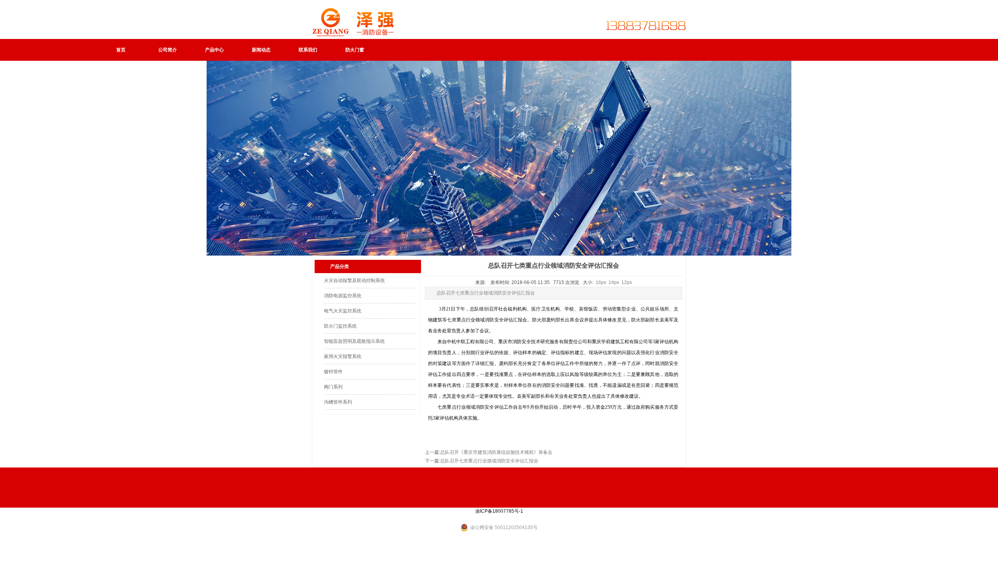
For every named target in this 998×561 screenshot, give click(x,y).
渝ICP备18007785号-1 (499, 511)
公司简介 (167, 50)
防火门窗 (354, 50)
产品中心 (214, 50)
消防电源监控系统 (342, 295)
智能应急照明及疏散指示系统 (354, 341)
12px (626, 282)
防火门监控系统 (340, 326)
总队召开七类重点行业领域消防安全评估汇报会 (489, 461)
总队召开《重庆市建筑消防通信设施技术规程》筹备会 (496, 452)
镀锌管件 (333, 371)
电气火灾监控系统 (342, 311)
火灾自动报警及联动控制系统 (354, 280)
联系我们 (308, 50)
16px (601, 282)
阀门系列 (333, 387)
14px (614, 282)
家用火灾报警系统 (342, 356)
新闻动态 (261, 50)
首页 (121, 50)
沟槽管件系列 (338, 402)
